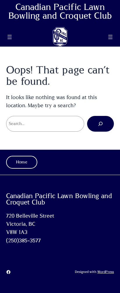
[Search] (100, 124)
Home (21, 162)
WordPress (105, 271)
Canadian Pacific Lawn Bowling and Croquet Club (60, 11)
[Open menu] (9, 36)
